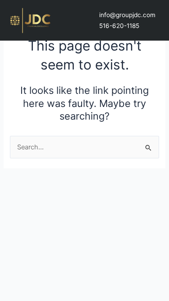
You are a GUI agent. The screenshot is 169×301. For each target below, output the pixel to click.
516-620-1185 (119, 25)
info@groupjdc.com (127, 15)
